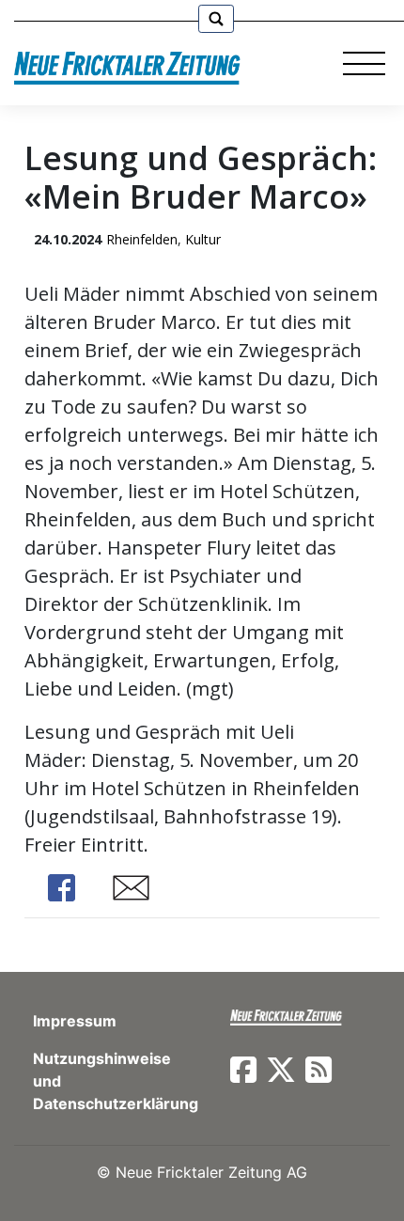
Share (62, 887)
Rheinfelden (142, 239)
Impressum (75, 1020)
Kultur (203, 239)
